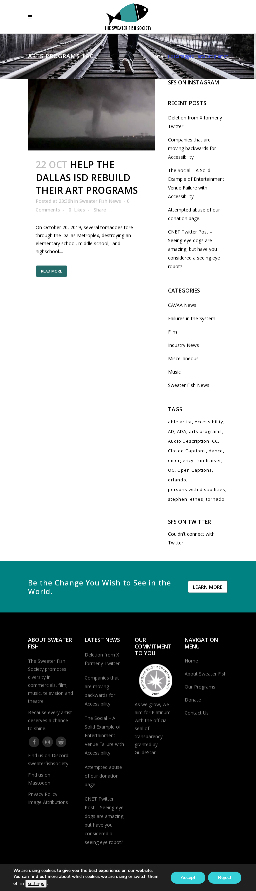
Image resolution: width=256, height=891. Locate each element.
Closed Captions (187, 451)
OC (171, 470)
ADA (181, 431)
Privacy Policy (42, 794)
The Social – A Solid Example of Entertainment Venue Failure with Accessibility (104, 735)
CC (215, 441)
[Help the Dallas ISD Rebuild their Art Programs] (91, 114)
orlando (177, 480)
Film (172, 332)
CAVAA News (182, 305)
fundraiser (208, 460)
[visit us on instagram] (48, 741)
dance (216, 451)
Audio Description (188, 441)
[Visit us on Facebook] (34, 741)
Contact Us (197, 713)
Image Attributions (48, 802)
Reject (224, 877)
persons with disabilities (196, 489)
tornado (215, 499)
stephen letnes (185, 499)
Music (174, 372)
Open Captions (194, 470)
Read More (51, 271)
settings (36, 884)
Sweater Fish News (100, 201)
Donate (193, 700)
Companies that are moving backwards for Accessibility (192, 148)
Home (157, 56)
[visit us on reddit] (61, 741)
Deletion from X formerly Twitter (102, 658)
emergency (181, 460)
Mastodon (39, 783)
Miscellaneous (183, 358)
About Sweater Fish (206, 674)
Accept (188, 877)
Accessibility (209, 422)
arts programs (205, 431)
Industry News (183, 345)
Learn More (208, 586)
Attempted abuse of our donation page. (103, 776)
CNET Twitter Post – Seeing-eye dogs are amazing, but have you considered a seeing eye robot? (194, 249)
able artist (180, 422)
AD (171, 431)
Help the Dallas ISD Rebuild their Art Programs (87, 177)
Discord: (60, 755)
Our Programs (200, 687)
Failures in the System (191, 318)
